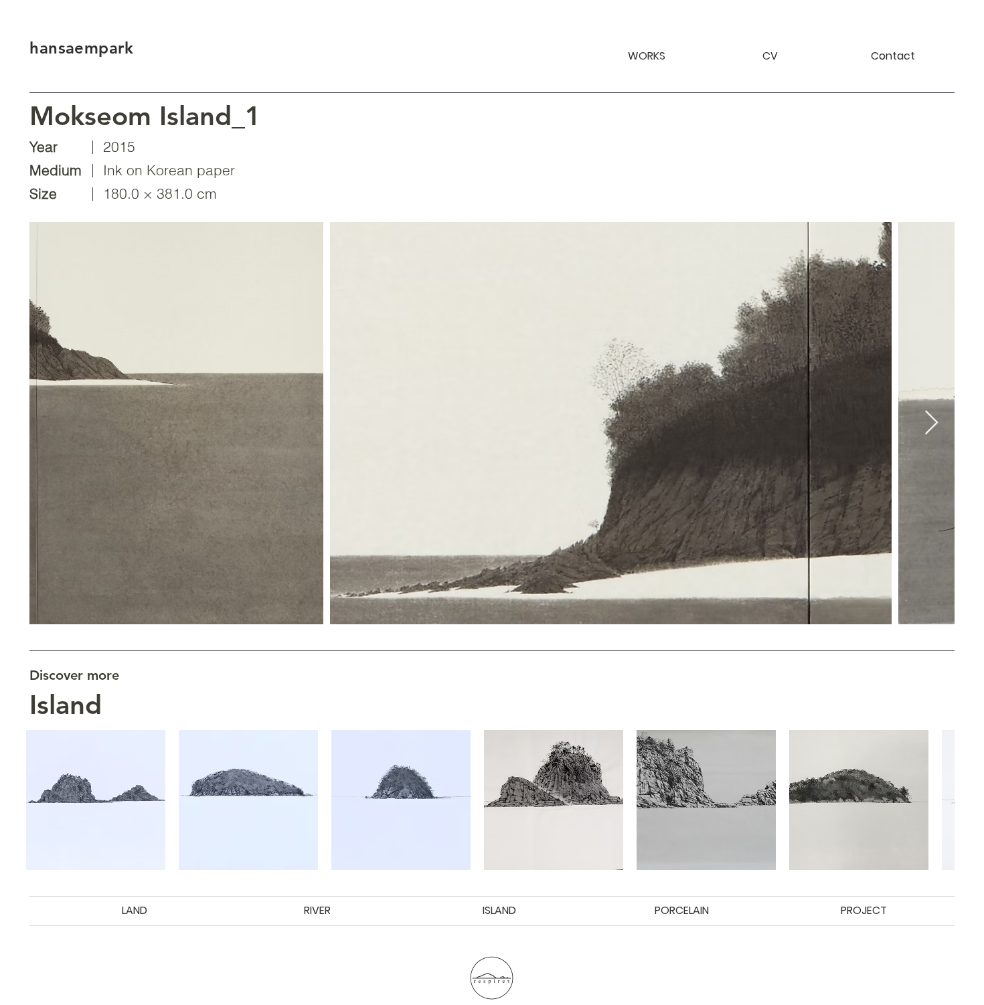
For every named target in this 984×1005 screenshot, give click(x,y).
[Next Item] (931, 423)
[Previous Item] (52, 423)
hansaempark (81, 48)
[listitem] (95, 799)
